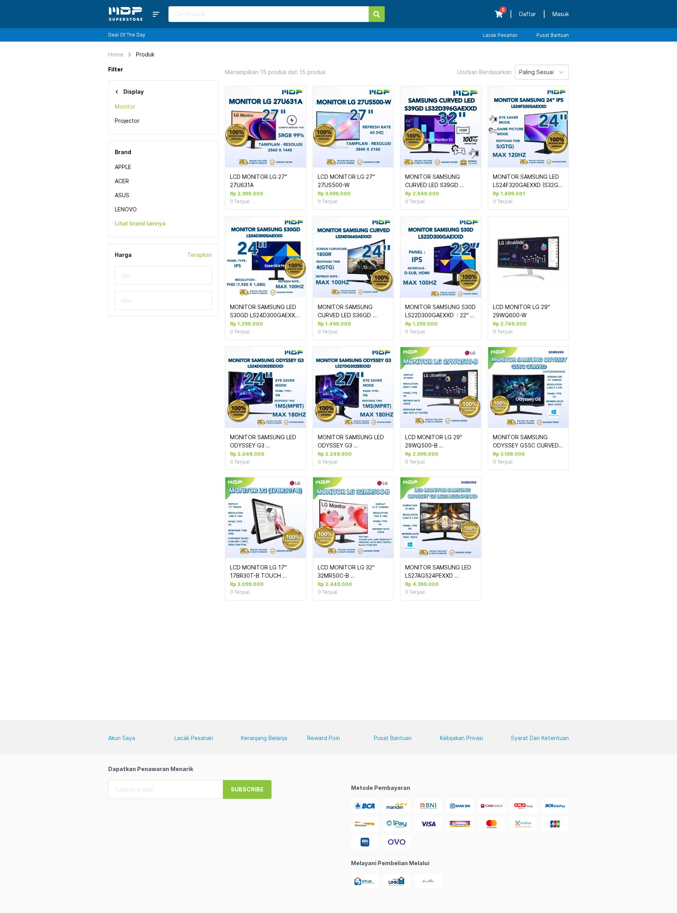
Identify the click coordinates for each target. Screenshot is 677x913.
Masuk (560, 14)
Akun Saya (121, 738)
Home (115, 54)
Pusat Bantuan (552, 35)
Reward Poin (323, 738)
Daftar (527, 14)
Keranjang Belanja (264, 738)
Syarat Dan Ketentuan (540, 738)
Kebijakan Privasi (461, 738)
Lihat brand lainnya (140, 223)
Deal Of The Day (126, 35)
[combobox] (520, 72)
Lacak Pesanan (500, 35)
